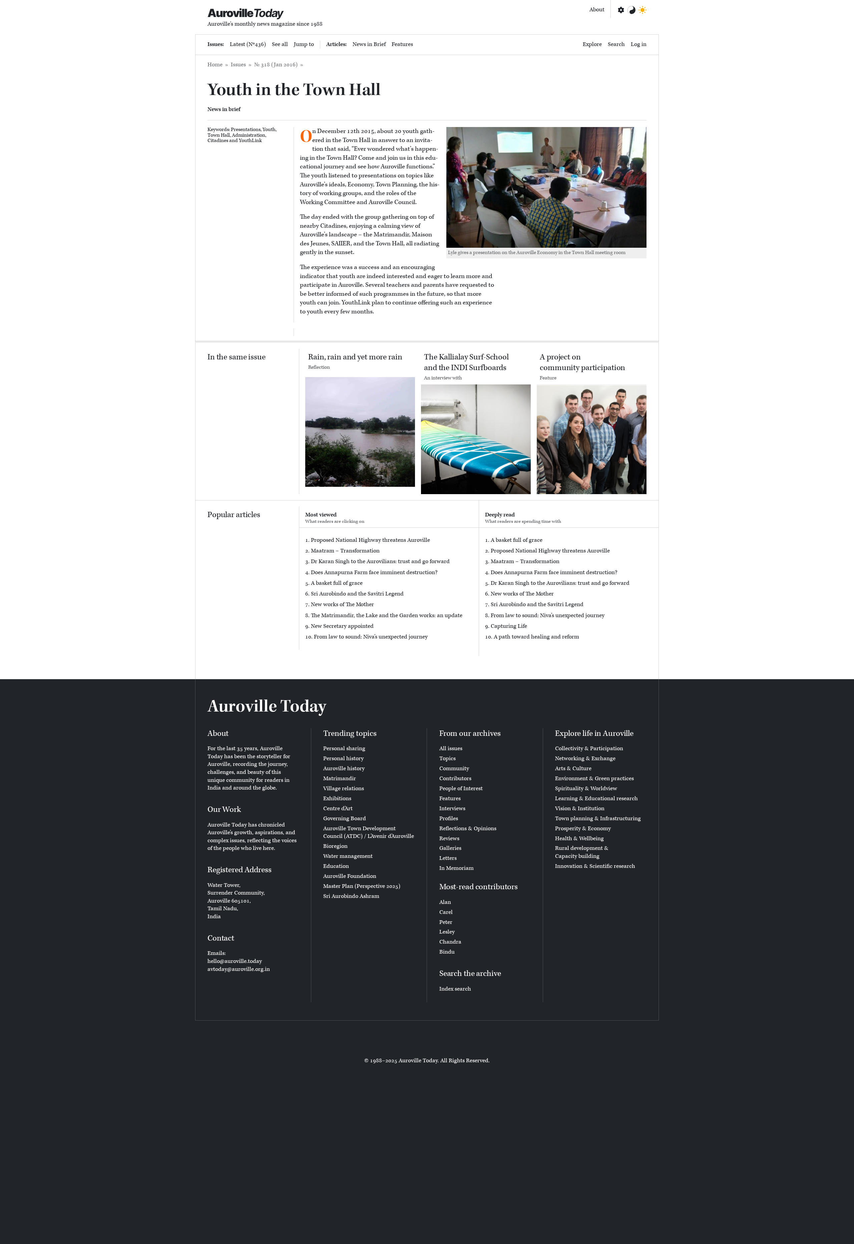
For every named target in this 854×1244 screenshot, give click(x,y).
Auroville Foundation (349, 876)
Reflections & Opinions (467, 828)
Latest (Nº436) (248, 44)
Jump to (304, 44)
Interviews (452, 808)
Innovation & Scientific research (595, 866)
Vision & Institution (579, 808)
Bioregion (335, 846)
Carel (446, 912)
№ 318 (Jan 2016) (276, 64)
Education (336, 866)
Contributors (455, 778)
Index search (455, 989)
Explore (592, 44)
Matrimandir (339, 778)
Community (454, 768)
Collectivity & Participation (589, 748)
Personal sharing (344, 748)
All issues (450, 748)
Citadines (217, 140)
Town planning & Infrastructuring (598, 818)
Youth (269, 129)
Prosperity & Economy (583, 828)
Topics (447, 758)
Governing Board (344, 818)
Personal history (343, 758)
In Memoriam (456, 868)
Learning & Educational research (596, 798)
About (596, 9)
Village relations (343, 788)
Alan (445, 902)
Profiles (448, 818)
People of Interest (461, 788)
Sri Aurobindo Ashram (351, 896)
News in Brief (369, 44)
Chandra (450, 942)
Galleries (450, 848)
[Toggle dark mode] (642, 10)
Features (402, 44)
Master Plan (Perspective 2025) (361, 886)
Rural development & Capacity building (581, 852)
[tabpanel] (389, 589)
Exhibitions (337, 798)
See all (280, 44)
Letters (448, 858)
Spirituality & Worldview (586, 788)
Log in (639, 44)
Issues (238, 64)
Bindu (447, 952)
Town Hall (218, 135)
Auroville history (344, 768)
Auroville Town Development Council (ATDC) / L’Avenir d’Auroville (368, 832)
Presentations (246, 129)
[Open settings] (620, 10)
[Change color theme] (631, 10)
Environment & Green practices (594, 778)
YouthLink (250, 140)
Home (215, 64)
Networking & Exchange (585, 758)
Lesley (447, 932)
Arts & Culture (573, 768)
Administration (248, 135)
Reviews (449, 838)
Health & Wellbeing (579, 838)
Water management (348, 856)
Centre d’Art (338, 808)
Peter (445, 922)
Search (616, 44)
